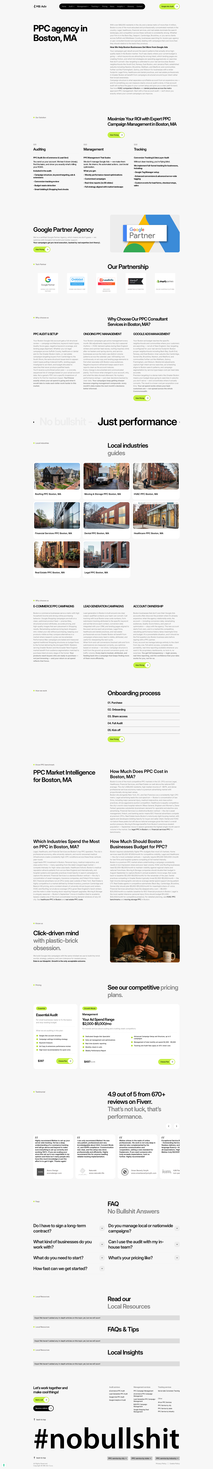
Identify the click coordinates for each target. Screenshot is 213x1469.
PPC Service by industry (166, 1411)
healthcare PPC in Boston (51, 899)
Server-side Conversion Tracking (169, 1391)
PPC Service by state (165, 1408)
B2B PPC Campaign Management (140, 1405)
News (112, 6)
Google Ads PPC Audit (116, 1397)
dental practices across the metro (158, 88)
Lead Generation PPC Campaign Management (144, 1400)
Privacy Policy (161, 1463)
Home (64, 6)
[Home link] (40, 6)
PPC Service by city (164, 1405)
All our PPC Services (165, 1402)
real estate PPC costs (74, 899)
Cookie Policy (175, 1463)
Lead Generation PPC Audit (118, 1394)
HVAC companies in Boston (129, 88)
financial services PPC (161, 829)
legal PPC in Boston (140, 829)
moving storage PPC (132, 899)
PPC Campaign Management (143, 1391)
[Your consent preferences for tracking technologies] (4, 1465)
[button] (72, 6)
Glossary (130, 6)
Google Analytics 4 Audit (117, 1400)
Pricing (104, 6)
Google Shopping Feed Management (141, 1411)
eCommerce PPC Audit (117, 1391)
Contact (139, 6)
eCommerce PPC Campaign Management (143, 1395)
